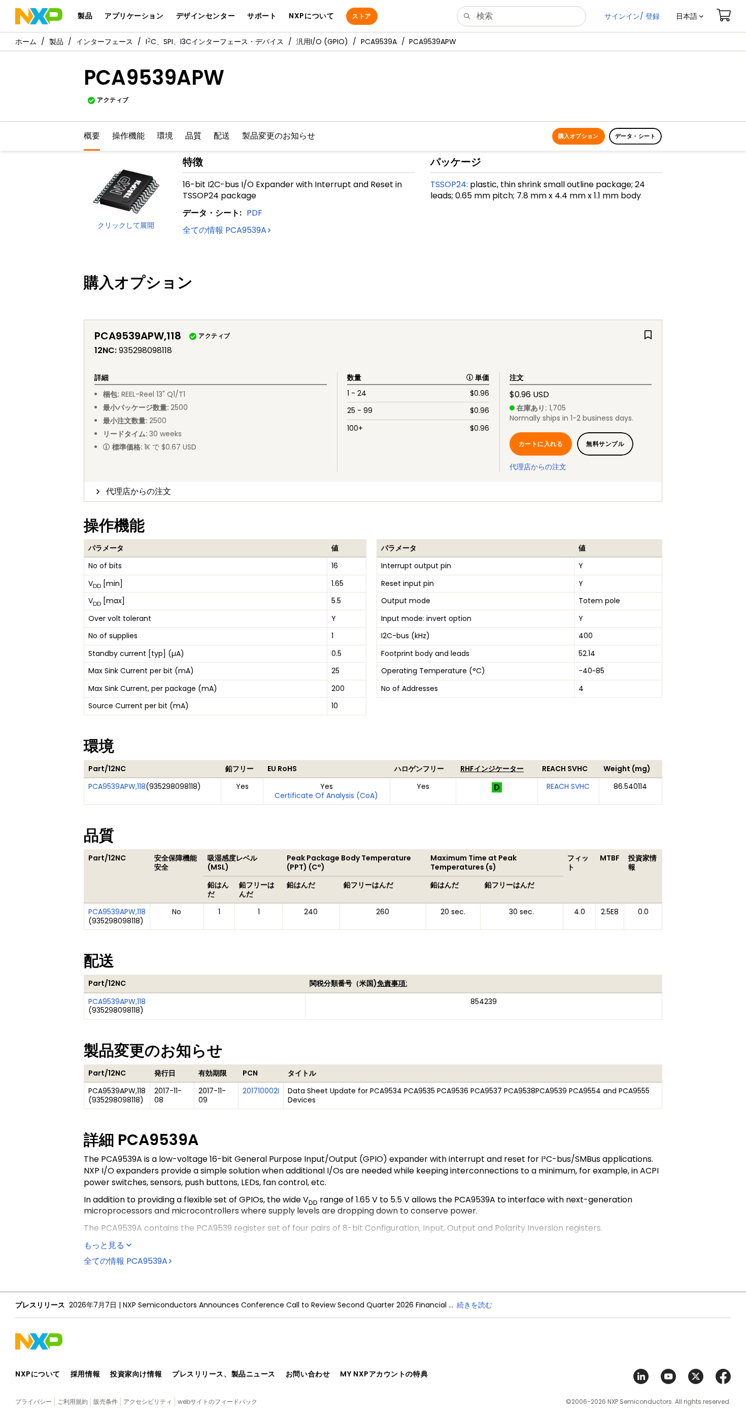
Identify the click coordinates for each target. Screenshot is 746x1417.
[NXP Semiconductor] (38, 16)
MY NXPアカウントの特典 (384, 1374)
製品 (56, 42)
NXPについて (37, 1374)
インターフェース (104, 42)
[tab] (373, 491)
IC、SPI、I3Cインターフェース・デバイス (215, 42)
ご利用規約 (72, 1401)
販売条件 (105, 1401)
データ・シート (635, 136)
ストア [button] (361, 16)
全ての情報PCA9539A (224, 230)
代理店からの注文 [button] (138, 491)
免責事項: (392, 983)
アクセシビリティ (147, 1401)
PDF (254, 213)
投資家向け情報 (136, 1374)
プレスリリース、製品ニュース (224, 1374)
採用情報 (85, 1374)
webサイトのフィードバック (217, 1401)
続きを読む (474, 1305)
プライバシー (33, 1401)
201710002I (261, 1091)
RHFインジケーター (492, 769)
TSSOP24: (449, 184)
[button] (689, 16)
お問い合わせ (308, 1374)
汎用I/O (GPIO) (322, 42)
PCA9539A (379, 42)
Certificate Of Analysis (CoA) (326, 795)
